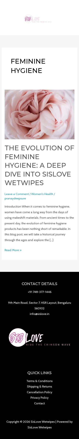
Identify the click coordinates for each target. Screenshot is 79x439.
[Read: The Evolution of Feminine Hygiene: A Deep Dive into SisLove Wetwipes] (39, 114)
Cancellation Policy (39, 392)
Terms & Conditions (39, 381)
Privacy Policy (39, 397)
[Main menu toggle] (71, 18)
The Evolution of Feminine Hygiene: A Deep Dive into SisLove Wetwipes (39, 165)
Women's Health (42, 194)
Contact (39, 403)
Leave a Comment (17, 194)
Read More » (13, 250)
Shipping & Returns (39, 386)
